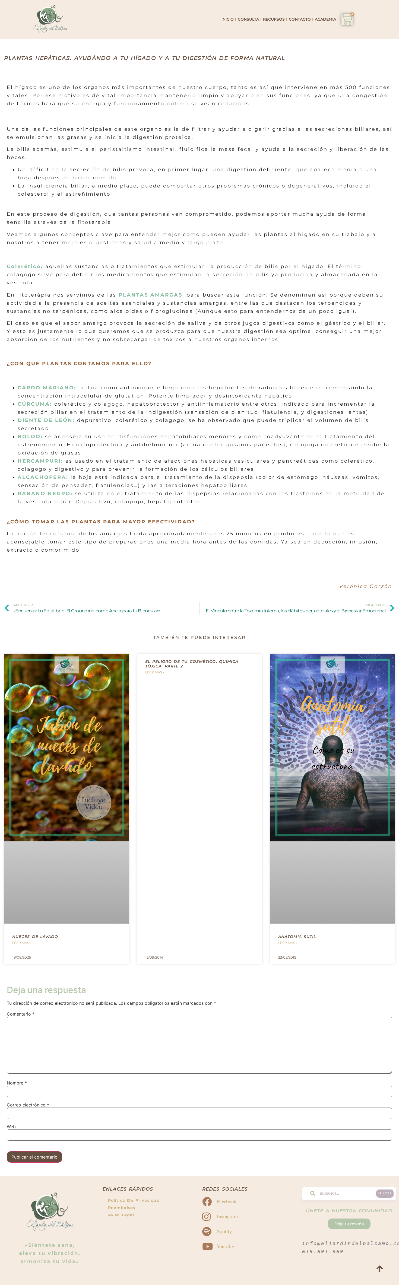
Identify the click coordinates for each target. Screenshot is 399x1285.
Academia (325, 19)
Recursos (274, 19)
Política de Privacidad (134, 1200)
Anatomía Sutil (297, 936)
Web (11, 1126)
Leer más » (21, 943)
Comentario (20, 1014)
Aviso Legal (121, 1215)
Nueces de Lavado (35, 936)
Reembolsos (121, 1207)
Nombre (17, 1083)
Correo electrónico (28, 1105)
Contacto (300, 19)
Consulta (248, 19)
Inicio (227, 19)
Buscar (385, 1193)
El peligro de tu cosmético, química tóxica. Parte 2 (192, 664)
